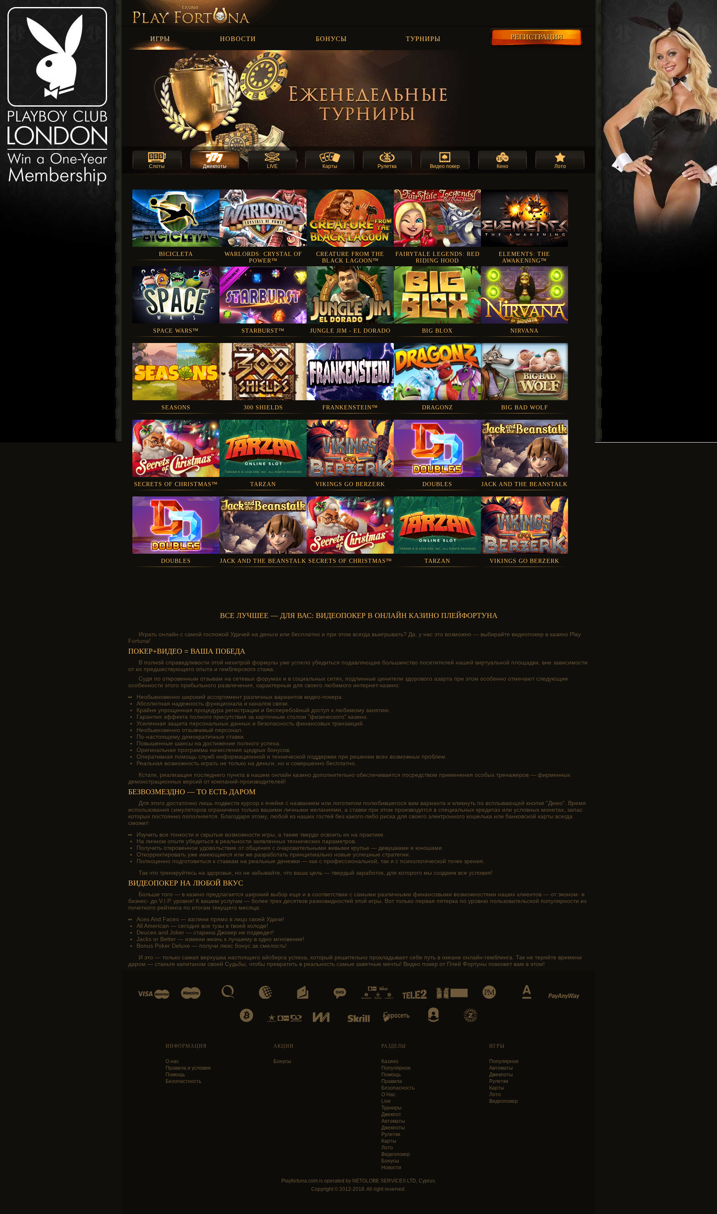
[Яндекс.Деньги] (302, 992)
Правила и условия (188, 1068)
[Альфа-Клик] (526, 992)
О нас (172, 1061)
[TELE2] (414, 994)
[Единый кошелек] (321, 1017)
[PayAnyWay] (564, 996)
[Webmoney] (265, 992)
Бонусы (331, 38)
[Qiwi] (228, 992)
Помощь (175, 1075)
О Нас (388, 1094)
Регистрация (536, 37)
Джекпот (391, 1114)
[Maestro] (190, 993)
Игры (160, 38)
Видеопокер (395, 1154)
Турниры (423, 38)
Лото (387, 1148)
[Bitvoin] (246, 1015)
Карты (388, 1141)
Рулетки (390, 1134)
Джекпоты (393, 1128)
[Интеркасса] (433, 1014)
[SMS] (340, 993)
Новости (238, 38)
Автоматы (393, 1121)
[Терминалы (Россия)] (452, 993)
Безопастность (183, 1081)
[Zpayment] (470, 1015)
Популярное (396, 1068)
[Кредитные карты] (153, 994)
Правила (391, 1081)
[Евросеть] (396, 1017)
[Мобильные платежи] (377, 992)
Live (386, 1101)
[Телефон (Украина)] (284, 1018)
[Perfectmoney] (489, 992)
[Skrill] (359, 1018)
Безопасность (398, 1088)
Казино (389, 1061)
